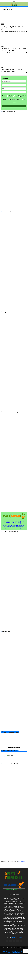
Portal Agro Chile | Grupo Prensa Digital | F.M (9, 52)
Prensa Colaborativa (18, 889)
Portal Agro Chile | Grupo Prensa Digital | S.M (9, 31)
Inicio (2, 7)
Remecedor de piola (20, 526)
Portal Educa (16, 947)
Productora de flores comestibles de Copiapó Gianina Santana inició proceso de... (13, 27)
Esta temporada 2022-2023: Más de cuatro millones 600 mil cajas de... (13, 49)
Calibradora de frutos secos (9, 526)
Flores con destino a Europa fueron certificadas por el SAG (11, 70)
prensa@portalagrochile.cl (17, 937)
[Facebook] (7, 941)
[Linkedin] (14, 941)
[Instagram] (10, 941)
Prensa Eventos (23, 947)
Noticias (2, 46)
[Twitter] (17, 941)
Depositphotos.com (21, 861)
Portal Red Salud (10, 947)
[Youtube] (21, 941)
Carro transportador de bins (18, 525)
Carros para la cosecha (8, 521)
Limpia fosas (6, 528)
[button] (26, 4)
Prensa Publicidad (9, 889)
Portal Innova (3, 947)
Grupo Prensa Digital (7, 951)
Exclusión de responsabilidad (17, 951)
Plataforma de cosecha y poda (16, 528)
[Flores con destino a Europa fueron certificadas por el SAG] (14, 61)
